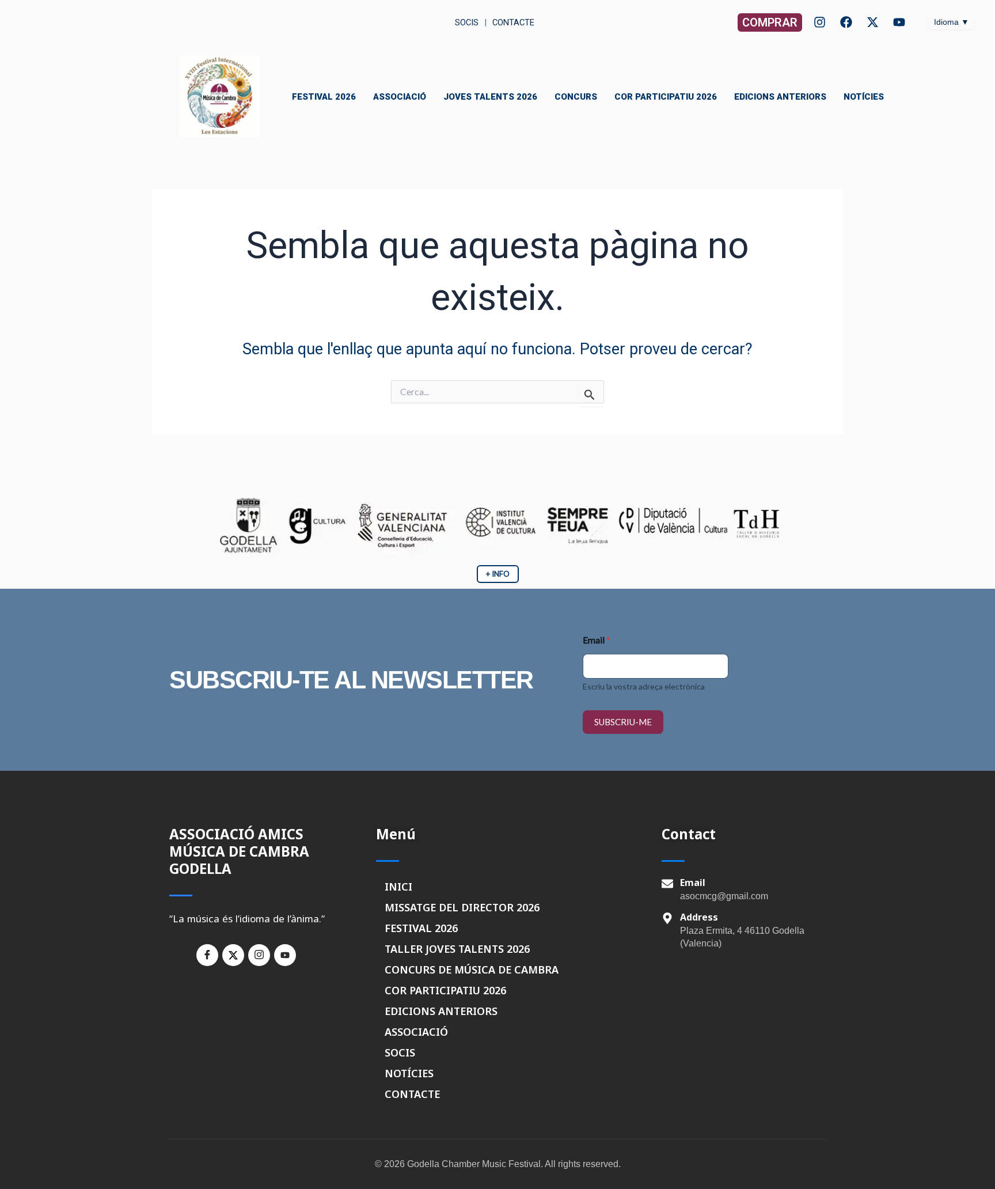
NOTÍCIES (864, 97)
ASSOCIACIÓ (399, 97)
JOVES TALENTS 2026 (490, 97)
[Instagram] (820, 22)
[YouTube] (899, 22)
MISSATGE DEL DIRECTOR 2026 (462, 907)
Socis (465, 22)
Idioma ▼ (951, 21)
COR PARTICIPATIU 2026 (665, 97)
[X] (873, 22)
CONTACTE (412, 1094)
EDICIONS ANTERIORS (780, 97)
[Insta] (259, 955)
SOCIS (400, 1052)
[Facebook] (846, 22)
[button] (770, 22)
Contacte (513, 22)
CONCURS (576, 97)
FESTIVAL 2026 (324, 97)
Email (596, 639)
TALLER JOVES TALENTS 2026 (457, 949)
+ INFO (498, 573)
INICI (398, 886)
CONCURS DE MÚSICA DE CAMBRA (472, 969)
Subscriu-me (623, 722)
